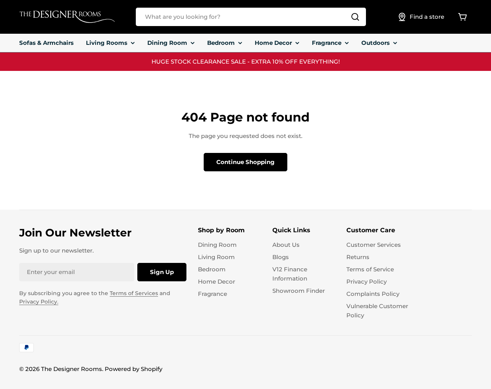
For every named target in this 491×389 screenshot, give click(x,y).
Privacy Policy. (38, 301)
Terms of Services (134, 293)
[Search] (355, 16)
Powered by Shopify (133, 369)
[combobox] (251, 17)
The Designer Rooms (71, 369)
